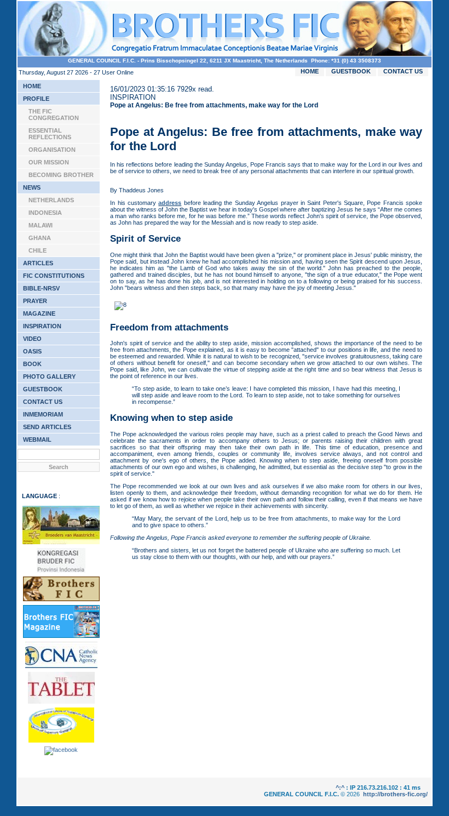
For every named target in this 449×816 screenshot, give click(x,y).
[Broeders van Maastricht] (61, 542)
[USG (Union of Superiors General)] (61, 740)
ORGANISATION (52, 149)
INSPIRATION (42, 326)
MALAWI (40, 225)
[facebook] (61, 749)
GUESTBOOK (351, 71)
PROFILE (36, 98)
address (169, 202)
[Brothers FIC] (61, 599)
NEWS (32, 187)
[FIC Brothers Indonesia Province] (61, 570)
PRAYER (35, 301)
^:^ (340, 787)
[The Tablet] (61, 701)
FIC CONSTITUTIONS (53, 275)
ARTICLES (38, 263)
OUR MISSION (48, 162)
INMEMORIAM (43, 414)
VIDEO (32, 338)
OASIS (32, 351)
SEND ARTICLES (47, 427)
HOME (310, 71)
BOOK (32, 364)
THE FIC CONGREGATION (53, 114)
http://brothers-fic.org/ (395, 794)
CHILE (37, 250)
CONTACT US (403, 71)
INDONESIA (45, 212)
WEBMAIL (37, 439)
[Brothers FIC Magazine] (61, 635)
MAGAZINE (39, 313)
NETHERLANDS (51, 200)
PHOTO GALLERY (49, 376)
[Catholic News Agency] (61, 666)
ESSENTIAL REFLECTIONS (49, 133)
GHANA (39, 238)
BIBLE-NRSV (41, 288)
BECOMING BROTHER (61, 175)
